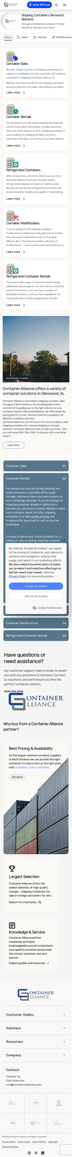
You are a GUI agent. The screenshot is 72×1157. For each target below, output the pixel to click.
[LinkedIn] (43, 1153)
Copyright (53, 1141)
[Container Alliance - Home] (36, 995)
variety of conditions (17, 73)
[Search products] (56, 5)
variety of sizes (40, 516)
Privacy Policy (8, 1141)
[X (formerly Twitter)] (36, 1153)
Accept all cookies (36, 586)
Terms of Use (23, 1141)
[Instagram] (29, 1153)
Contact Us (13, 1076)
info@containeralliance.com (24, 1084)
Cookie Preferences (49, 608)
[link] (36, 73)
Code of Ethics (39, 1141)
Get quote (17, 776)
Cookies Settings (10, 1147)
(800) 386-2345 (13, 691)
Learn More (49, 27)
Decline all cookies (36, 596)
